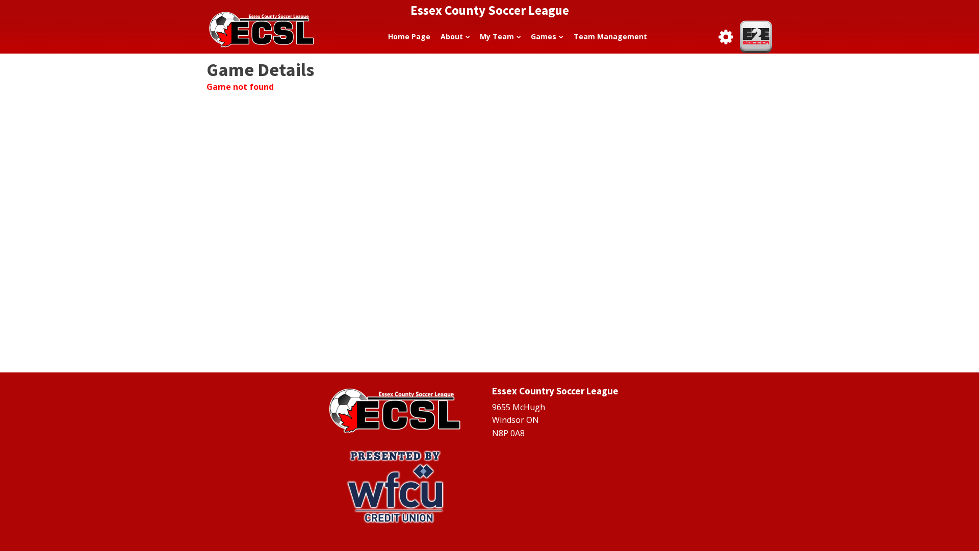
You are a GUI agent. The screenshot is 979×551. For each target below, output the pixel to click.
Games (543, 36)
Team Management (610, 36)
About (452, 36)
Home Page (409, 36)
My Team (497, 36)
